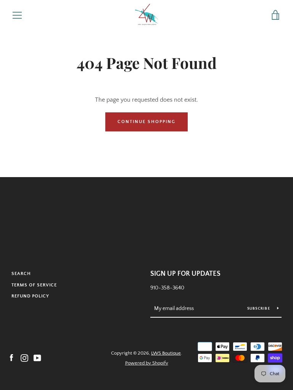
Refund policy (30, 296)
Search (21, 273)
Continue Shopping (146, 121)
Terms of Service (34, 285)
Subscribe (259, 309)
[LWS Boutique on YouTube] (37, 357)
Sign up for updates (185, 274)
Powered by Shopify (146, 363)
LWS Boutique (166, 353)
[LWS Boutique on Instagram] (24, 357)
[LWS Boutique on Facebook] (11, 357)
